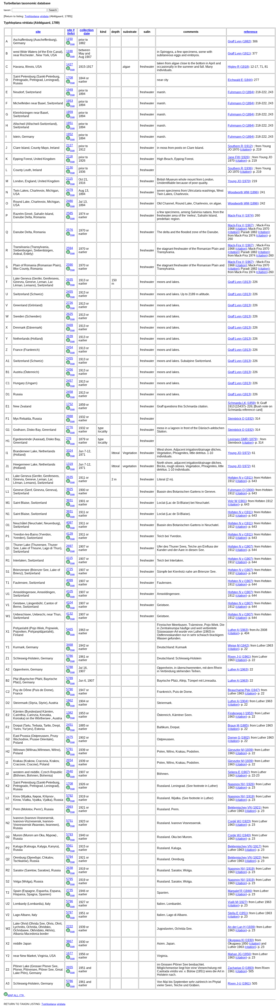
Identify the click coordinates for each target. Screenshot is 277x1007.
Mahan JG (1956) (239, 954)
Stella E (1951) (238, 913)
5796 (69, 901)
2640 (69, 771)
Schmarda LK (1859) (242, 403)
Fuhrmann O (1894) (241, 92)
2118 (69, 156)
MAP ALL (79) (16, 995)
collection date (87, 31)
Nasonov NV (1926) (241, 784)
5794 (69, 856)
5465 (69, 629)
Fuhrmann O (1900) (241, 490)
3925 (69, 489)
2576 (69, 229)
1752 (69, 404)
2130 (69, 167)
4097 (69, 522)
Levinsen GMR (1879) (242, 439)
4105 (69, 591)
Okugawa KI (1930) (241, 940)
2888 (69, 416)
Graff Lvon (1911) (239, 53)
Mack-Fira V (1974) (240, 215)
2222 (69, 926)
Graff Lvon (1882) (239, 41)
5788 (69, 667)
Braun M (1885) (238, 725)
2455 (69, 291)
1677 (69, 953)
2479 (69, 189)
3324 (69, 450)
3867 (69, 941)
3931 (69, 500)
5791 (69, 749)
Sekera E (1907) (239, 772)
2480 (69, 201)
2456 (69, 369)
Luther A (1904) (238, 701)
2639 (69, 336)
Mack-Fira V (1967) (240, 225)
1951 (69, 123)
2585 (69, 213)
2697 (69, 546)
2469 (69, 325)
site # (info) (71, 31)
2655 (69, 967)
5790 (69, 689)
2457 (69, 380)
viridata (44, 16)
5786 (69, 656)
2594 (69, 248)
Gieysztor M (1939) (240, 749)
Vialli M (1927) (237, 902)
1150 (69, 39)
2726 (69, 302)
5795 (69, 879)
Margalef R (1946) (240, 891)
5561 (69, 845)
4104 (69, 602)
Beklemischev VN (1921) (244, 807)
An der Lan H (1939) (241, 927)
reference (250, 31)
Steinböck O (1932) (241, 418)
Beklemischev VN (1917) (244, 846)
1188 (69, 51)
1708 (69, 77)
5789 (69, 678)
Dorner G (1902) (238, 737)
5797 (69, 912)
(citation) (245, 149)
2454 (69, 347)
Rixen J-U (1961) (239, 656)
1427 (69, 64)
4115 (69, 558)
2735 (69, 890)
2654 (69, 760)
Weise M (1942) (238, 645)
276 (68, 438)
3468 (69, 644)
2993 (69, 806)
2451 (69, 724)
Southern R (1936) (240, 168)
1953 (69, 100)
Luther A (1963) (238, 629)
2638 (69, 868)
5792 (69, 795)
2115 (69, 178)
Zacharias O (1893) (241, 967)
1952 (69, 134)
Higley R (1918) (238, 66)
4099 (69, 580)
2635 (69, 279)
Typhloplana (32, 16)
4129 (69, 533)
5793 (69, 834)
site (38, 31)
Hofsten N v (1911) (240, 477)
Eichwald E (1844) (240, 79)
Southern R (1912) (240, 146)
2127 (69, 145)
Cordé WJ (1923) (239, 821)
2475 (69, 737)
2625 (69, 314)
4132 (69, 613)
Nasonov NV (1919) (241, 796)
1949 (69, 89)
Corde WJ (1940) (239, 835)
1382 (69, 712)
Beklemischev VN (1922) (244, 857)
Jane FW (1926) (238, 157)
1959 (69, 112)
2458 (69, 391)
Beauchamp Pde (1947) (244, 690)
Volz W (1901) (237, 501)
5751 (69, 820)
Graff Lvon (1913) (239, 281)
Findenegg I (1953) (240, 713)
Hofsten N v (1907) (240, 546)
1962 (69, 700)
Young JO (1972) (239, 453)
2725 (69, 569)
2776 (69, 427)
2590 (69, 264)
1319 (69, 463)
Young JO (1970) (239, 181)
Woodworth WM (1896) (243, 192)
